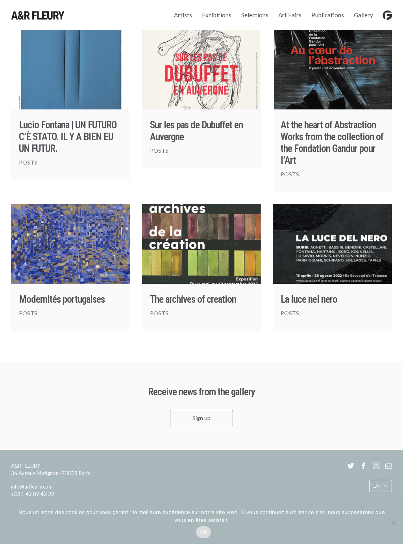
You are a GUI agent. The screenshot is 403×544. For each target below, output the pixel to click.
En (376, 486)
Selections (254, 15)
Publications (327, 15)
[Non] (393, 523)
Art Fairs (289, 15)
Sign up (201, 417)
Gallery (363, 15)
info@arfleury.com (32, 486)
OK (203, 532)
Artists (183, 15)
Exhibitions (216, 15)
